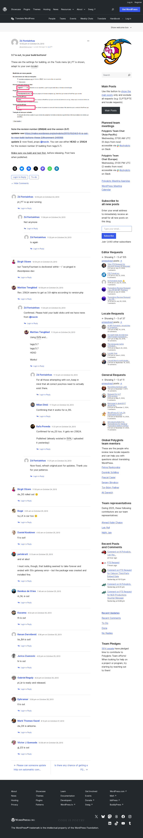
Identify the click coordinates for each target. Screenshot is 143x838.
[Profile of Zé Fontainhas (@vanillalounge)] (14, 43)
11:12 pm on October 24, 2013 (65, 375)
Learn (63, 791)
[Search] (129, 75)
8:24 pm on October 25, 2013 (47, 678)
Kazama (21, 612)
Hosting (14, 800)
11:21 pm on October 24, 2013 (64, 427)
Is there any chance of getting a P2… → (71, 767)
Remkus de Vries (26, 591)
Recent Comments (111, 618)
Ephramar (22, 699)
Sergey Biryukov (110, 482)
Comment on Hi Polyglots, (119, 584)
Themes (39, 796)
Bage (20, 510)
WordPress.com (118, 791)
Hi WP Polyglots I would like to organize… (119, 326)
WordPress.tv (68, 804)
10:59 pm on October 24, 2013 (50, 288)
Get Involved (91, 791)
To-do (34, 177)
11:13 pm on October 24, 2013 (62, 405)
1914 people (108, 648)
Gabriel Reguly (25, 677)
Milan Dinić (42, 404)
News (13, 796)
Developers (66, 800)
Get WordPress (130, 9)
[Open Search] (113, 9)
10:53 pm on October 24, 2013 (47, 197)
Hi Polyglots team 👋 (116, 281)
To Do (105, 623)
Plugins (39, 800)
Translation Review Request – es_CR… (119, 298)
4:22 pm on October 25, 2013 (48, 656)
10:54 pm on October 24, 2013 (44, 262)
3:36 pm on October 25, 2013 (50, 635)
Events (88, 796)
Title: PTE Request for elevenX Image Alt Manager (119, 265)
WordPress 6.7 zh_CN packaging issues (116, 414)
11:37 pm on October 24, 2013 (59, 461)
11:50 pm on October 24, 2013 (44, 489)
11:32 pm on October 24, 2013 (59, 237)
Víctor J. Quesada (27, 742)
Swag (89, 804)
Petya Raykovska (111, 467)
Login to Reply (19, 177)
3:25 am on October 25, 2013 (36, 511)
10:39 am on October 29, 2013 (51, 743)
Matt (113, 796)
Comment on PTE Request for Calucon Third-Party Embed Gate (119, 573)
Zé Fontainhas (27, 40)
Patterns (40, 804)
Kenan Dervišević (27, 634)
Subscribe (109, 236)
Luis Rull (106, 527)
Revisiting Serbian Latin (117, 387)
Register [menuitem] (138, 2)
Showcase (41, 791)
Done (104, 628)
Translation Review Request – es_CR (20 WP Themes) (119, 289)
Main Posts (111, 110)
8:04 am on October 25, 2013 (40, 613)
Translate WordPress (24, 18)
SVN (38, 337)
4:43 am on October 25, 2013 (48, 533)
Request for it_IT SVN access (114, 395)
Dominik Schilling (110, 472)
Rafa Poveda (43, 426)
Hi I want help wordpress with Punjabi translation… (118, 336)
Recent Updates (111, 613)
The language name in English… (116, 345)
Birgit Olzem (24, 261)
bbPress (115, 800)
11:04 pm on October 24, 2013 (53, 308)
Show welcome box (120, 27)
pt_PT (50, 47)
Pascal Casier (108, 477)
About (14, 791)
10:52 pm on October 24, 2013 (32, 44)
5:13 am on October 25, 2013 (41, 554)
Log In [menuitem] (130, 2)
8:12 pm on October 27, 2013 (52, 721)
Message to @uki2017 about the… (117, 404)
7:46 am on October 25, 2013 (49, 591)
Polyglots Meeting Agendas (116, 181)
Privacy (14, 804)
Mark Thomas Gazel (28, 720)
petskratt (22, 554)
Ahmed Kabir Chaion (112, 522)
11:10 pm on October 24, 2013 (63, 332)
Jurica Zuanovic (26, 656)
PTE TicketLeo (113, 273)
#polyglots (124, 145)
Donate (89, 800)
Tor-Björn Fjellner (110, 487)
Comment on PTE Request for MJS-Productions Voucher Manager (119, 594)
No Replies (107, 633)
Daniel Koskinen (26, 532)
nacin (44, 141)
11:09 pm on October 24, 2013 (53, 217)
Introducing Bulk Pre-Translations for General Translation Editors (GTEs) (118, 424)
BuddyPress (116, 804)
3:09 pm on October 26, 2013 (41, 699)
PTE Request (113, 562)
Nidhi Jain (107, 532)
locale (34, 66)
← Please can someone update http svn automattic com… (30, 767)
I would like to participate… (119, 360)
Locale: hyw (112, 353)
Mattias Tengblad (27, 287)
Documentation (68, 796)
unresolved (107, 260)
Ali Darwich (107, 492)
